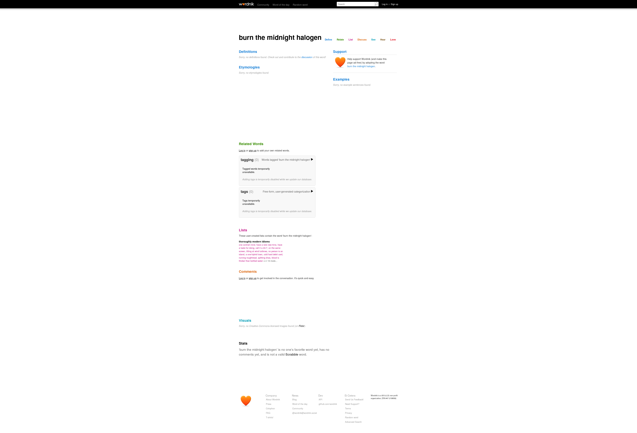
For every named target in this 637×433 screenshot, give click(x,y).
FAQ (268, 412)
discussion (306, 57)
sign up (252, 150)
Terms (348, 408)
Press (268, 403)
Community (263, 4)
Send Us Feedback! (354, 399)
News (295, 395)
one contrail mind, (247, 244)
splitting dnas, (265, 257)
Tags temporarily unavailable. (251, 202)
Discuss (362, 39)
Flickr (301, 326)
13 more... (272, 260)
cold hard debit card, (273, 254)
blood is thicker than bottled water (259, 259)
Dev (320, 395)
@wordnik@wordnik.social (304, 412)
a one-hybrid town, (255, 254)
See (373, 39)
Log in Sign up (390, 4)
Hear (383, 39)
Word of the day (281, 4)
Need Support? (352, 403)
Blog (294, 399)
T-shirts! (269, 417)
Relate (340, 39)
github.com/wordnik (328, 403)
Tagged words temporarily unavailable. (256, 170)
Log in (242, 150)
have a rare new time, (267, 244)
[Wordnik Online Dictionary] (246, 3)
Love (393, 39)
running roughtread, (248, 257)
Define (328, 39)
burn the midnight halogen (361, 66)
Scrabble (291, 354)
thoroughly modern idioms (254, 241)
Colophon (270, 408)
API (320, 399)
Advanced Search (353, 421)
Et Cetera (350, 395)
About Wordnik (273, 399)
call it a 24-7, (262, 247)
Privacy (348, 412)
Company (271, 395)
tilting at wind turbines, (257, 251)
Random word (300, 4)
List (351, 39)
